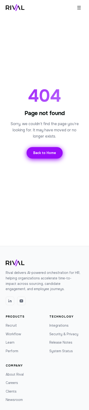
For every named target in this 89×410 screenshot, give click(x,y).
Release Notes (60, 342)
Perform (12, 351)
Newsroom (14, 400)
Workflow (13, 334)
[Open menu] (79, 7)
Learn (10, 342)
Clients (11, 391)
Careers (12, 383)
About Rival (15, 374)
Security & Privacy (63, 334)
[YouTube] (21, 301)
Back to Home (44, 153)
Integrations (59, 325)
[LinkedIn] (10, 301)
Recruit (11, 325)
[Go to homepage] (15, 7)
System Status (61, 351)
